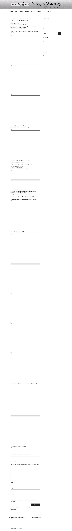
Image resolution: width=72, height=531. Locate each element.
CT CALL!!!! (49, 11)
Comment (13, 467)
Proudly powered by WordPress (16, 528)
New (30, 454)
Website (12, 494)
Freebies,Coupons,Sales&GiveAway (20, 454)
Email (12, 488)
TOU (43, 11)
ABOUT (21, 11)
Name (12, 482)
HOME (11, 11)
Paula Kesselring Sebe (25, 18)
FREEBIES (39, 11)
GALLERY (33, 11)
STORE (16, 11)
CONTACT (27, 11)
